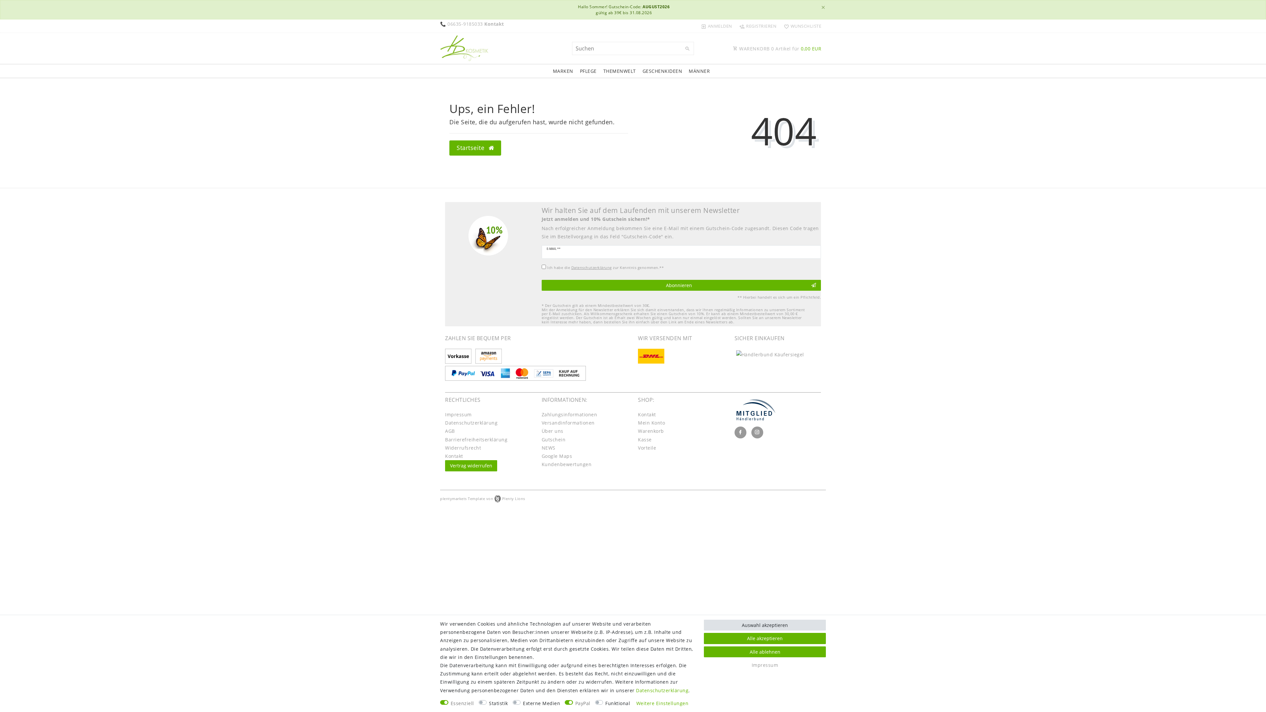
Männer (699, 71)
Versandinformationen (568, 423)
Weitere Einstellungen (662, 703)
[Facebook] (740, 432)
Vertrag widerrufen (471, 465)
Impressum (458, 414)
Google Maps (557, 456)
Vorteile (647, 448)
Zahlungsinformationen (569, 414)
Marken (563, 71)
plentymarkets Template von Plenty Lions (482, 498)
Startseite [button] (471, 148)
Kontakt (454, 456)
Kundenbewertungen (567, 464)
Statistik (498, 703)
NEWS (549, 448)
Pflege (588, 71)
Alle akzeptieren (765, 638)
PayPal (582, 703)
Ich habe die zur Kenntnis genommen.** (605, 267)
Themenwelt (619, 71)
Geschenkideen (662, 71)
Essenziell (462, 703)
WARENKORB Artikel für (780, 48)
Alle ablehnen (765, 652)
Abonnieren (679, 285)
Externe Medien (541, 703)
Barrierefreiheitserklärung (476, 439)
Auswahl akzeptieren (765, 625)
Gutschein (554, 439)
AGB (450, 431)
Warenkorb (651, 431)
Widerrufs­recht (463, 448)
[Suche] (687, 48)
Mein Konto (651, 423)
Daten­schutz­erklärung (471, 423)
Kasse (645, 439)
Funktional (617, 703)
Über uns (552, 431)
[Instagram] (757, 432)
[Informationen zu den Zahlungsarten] (459, 357)
